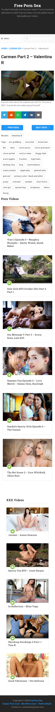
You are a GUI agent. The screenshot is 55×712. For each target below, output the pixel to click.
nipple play (25, 170)
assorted (29, 142)
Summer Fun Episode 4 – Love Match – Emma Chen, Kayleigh (25, 382)
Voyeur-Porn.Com (11, 704)
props (5, 182)
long (21, 165)
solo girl (7, 187)
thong (5, 193)
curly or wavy (25, 153)
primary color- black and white (28, 176)
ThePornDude (44, 704)
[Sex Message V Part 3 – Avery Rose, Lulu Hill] (27, 315)
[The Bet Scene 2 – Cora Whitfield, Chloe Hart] (27, 453)
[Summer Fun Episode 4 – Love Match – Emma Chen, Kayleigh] (27, 361)
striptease (35, 187)
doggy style (40, 153)
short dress (41, 182)
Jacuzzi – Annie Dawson (22, 535)
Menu (6, 38)
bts (4, 148)
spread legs (20, 187)
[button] (27, 85)
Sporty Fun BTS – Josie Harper (26, 570)
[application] (27, 86)
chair (12, 148)
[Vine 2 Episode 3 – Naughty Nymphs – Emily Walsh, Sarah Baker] (27, 220)
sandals (28, 182)
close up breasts (42, 148)
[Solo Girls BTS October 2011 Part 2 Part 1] (27, 269)
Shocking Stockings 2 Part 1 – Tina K (25, 643)
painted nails (40, 170)
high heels (36, 159)
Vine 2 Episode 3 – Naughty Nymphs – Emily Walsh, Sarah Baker (25, 242)
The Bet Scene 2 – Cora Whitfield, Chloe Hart (26, 474)
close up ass (25, 148)
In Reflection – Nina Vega (23, 606)
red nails (17, 182)
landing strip (9, 165)
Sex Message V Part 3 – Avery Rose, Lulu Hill (24, 336)
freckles (23, 159)
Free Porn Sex (27, 5)
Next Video (42, 127)
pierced (6, 176)
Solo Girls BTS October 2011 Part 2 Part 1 (26, 290)
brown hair (43, 142)
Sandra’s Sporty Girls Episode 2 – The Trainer (26, 428)
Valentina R (17, 136)
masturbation (33, 165)
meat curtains (9, 170)
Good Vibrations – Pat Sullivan (26, 680)
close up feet (9, 153)
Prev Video (13, 127)
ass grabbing (15, 142)
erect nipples (9, 159)
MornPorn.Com (28, 704)
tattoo (47, 187)
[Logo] (8, 74)
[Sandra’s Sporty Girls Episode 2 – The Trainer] (27, 407)
